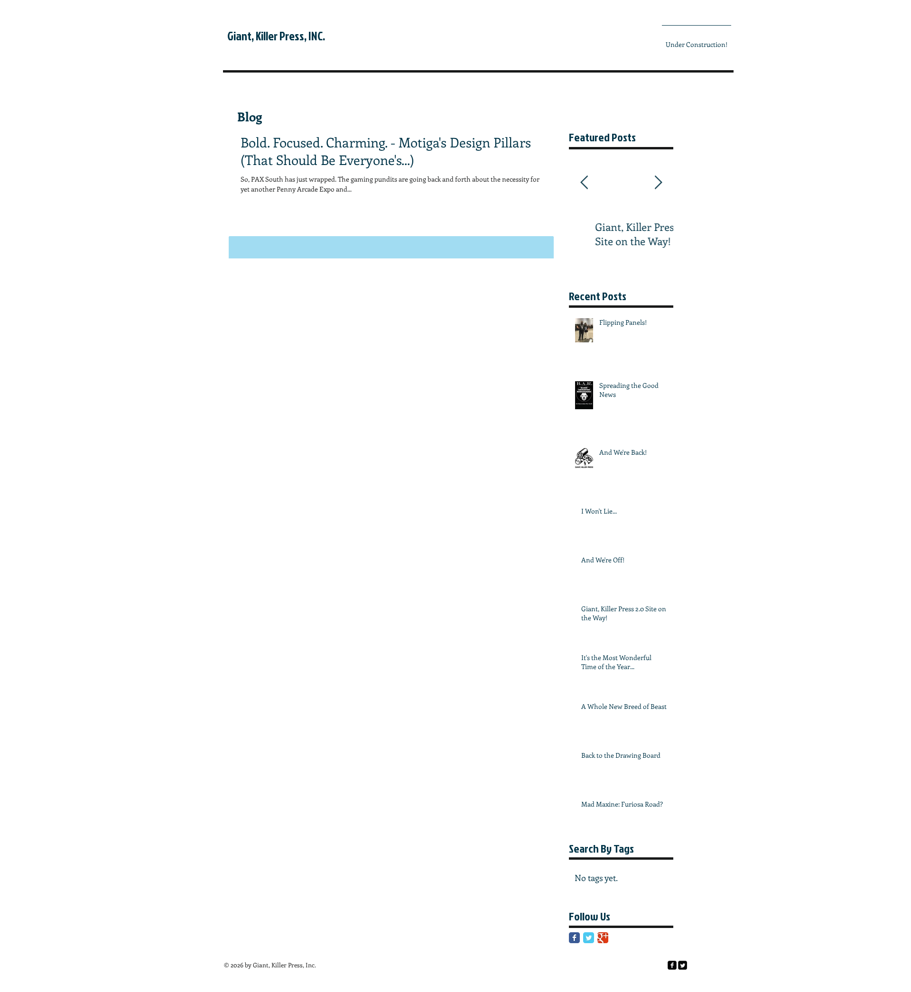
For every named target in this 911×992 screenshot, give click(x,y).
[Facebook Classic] (574, 937)
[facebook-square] (672, 965)
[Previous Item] (584, 182)
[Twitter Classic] (588, 937)
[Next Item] (658, 182)
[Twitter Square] (682, 965)
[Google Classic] (602, 937)
